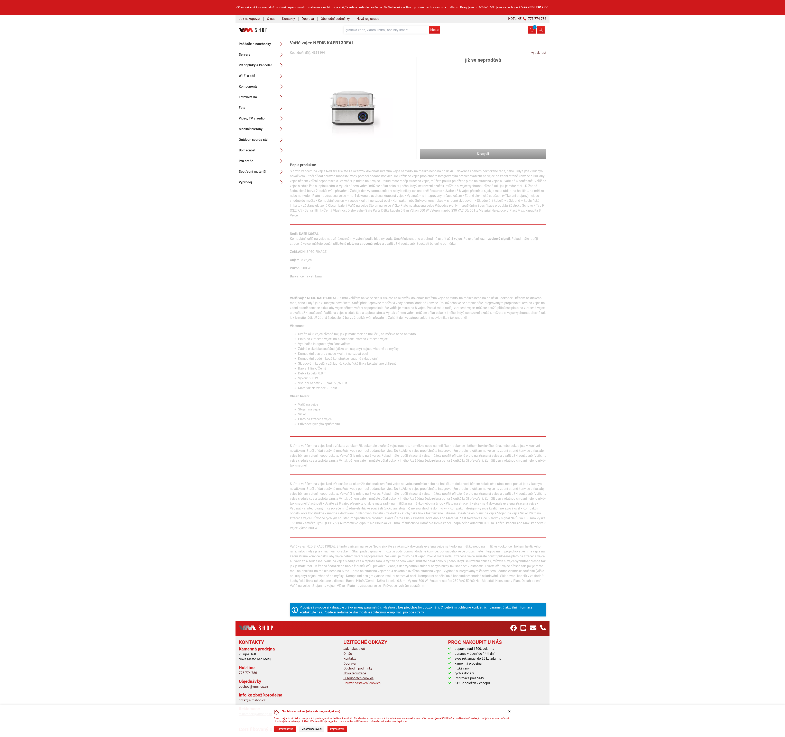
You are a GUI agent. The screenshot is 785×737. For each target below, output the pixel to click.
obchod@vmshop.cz (253, 687)
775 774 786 (248, 673)
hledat (434, 30)
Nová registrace (368, 19)
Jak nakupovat (249, 19)
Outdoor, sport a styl (253, 140)
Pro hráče (246, 161)
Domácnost (247, 150)
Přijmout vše (337, 728)
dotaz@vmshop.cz (252, 700)
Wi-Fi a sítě (247, 76)
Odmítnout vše (285, 728)
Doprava (308, 19)
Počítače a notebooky (255, 44)
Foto (242, 108)
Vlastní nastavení (312, 728)
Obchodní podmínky (335, 19)
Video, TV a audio (252, 118)
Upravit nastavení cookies (361, 683)
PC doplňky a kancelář (255, 65)
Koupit (483, 153)
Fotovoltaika (248, 97)
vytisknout (538, 53)
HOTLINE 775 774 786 (527, 19)
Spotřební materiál (252, 172)
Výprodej (245, 182)
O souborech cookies (358, 678)
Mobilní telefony (250, 129)
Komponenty (248, 86)
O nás (271, 19)
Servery (244, 54)
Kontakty (288, 19)
